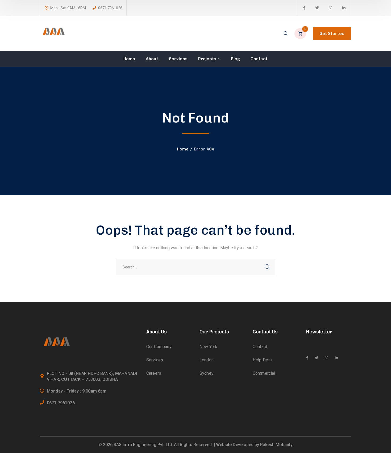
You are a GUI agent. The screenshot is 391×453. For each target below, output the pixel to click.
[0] (301, 33)
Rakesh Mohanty (276, 444)
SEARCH (267, 267)
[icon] (304, 8)
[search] (286, 34)
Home (183, 149)
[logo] (53, 33)
